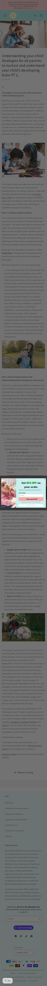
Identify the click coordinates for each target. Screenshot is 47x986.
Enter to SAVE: (22, 493)
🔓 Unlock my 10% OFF (31, 499)
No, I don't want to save (30, 505)
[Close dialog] (44, 479)
